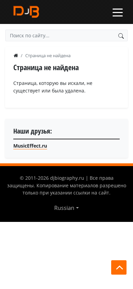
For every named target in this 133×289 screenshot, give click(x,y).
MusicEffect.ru (30, 145)
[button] (66, 208)
